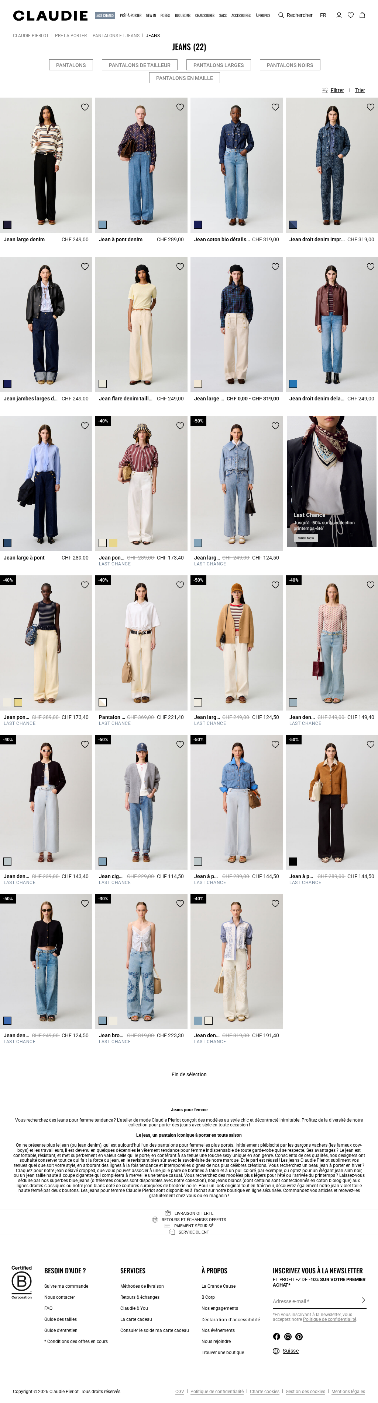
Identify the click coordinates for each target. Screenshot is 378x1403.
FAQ (48, 1308)
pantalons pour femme (180, 1145)
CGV (179, 1391)
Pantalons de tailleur (140, 65)
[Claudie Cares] (21, 1282)
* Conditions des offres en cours (76, 1341)
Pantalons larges (218, 65)
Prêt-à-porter (71, 36)
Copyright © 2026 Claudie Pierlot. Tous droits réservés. (67, 1391)
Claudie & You (134, 1308)
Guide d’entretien (61, 1330)
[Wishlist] (85, 107)
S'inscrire (363, 1301)
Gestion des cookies (305, 1391)
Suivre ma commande (66, 1286)
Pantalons (71, 65)
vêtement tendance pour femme (173, 1150)
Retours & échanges (139, 1297)
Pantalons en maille (184, 78)
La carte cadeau (136, 1319)
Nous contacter (59, 1297)
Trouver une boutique (223, 1352)
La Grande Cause (219, 1286)
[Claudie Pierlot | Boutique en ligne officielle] (50, 15)
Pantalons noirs (290, 65)
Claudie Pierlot (31, 36)
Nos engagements (220, 1308)
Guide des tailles (60, 1319)
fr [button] (323, 15)
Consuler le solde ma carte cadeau (154, 1330)
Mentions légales (347, 1391)
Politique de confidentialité (329, 1319)
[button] (105, 15)
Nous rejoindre (216, 1341)
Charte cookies (264, 1391)
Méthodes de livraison (142, 1286)
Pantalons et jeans (116, 36)
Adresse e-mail (289, 1301)
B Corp (208, 1297)
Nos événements (218, 1330)
